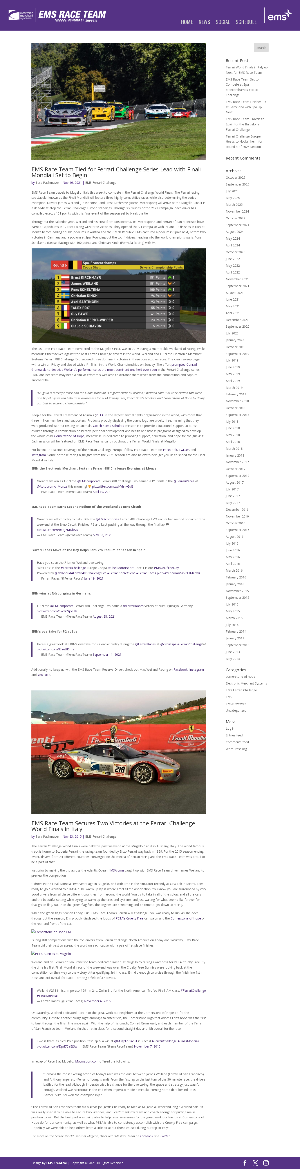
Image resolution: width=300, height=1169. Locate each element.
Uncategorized (236, 710)
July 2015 (232, 604)
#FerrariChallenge (73, 568)
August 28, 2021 (104, 616)
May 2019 (233, 374)
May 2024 (233, 238)
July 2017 (232, 489)
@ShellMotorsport (121, 568)
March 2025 (234, 204)
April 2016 (233, 564)
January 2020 (235, 340)
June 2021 (233, 299)
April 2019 (233, 381)
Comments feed (237, 742)
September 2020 (237, 326)
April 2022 (233, 272)
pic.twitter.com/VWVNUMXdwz (178, 573)
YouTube (44, 675)
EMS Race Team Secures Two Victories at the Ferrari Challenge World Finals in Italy (113, 826)
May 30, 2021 (102, 535)
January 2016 (235, 584)
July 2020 (232, 333)
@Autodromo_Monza (52, 486)
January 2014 (235, 638)
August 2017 (235, 482)
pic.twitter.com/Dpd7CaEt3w (57, 1046)
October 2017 (235, 469)
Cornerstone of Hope (69, 436)
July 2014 (232, 625)
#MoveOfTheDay (166, 568)
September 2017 (237, 475)
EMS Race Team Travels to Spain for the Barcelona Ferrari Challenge (245, 124)
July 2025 (232, 191)
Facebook (170, 450)
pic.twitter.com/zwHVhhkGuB (112, 486)
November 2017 (237, 462)
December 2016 (237, 509)
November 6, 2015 (97, 1001)
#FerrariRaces (146, 573)
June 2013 (233, 652)
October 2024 (235, 218)
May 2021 (233, 306)
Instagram (38, 455)
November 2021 (237, 279)
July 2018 (232, 421)
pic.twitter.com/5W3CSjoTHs (57, 611)
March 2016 (234, 570)
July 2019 (232, 360)
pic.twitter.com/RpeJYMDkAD (57, 530)
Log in (230, 728)
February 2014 (236, 631)
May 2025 (233, 198)
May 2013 (233, 659)
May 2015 (233, 611)
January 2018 (235, 455)
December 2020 (237, 320)
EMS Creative (56, 1163)
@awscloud (63, 573)
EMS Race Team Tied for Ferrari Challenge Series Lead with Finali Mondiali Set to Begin (116, 172)
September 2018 (237, 415)
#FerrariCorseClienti (121, 573)
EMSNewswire (236, 704)
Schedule (246, 23)
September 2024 (237, 225)
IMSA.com (116, 870)
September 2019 (237, 354)
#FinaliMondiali (47, 996)
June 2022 (233, 259)
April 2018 (233, 442)
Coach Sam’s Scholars (108, 426)
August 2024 (235, 231)
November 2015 (237, 591)
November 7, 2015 (147, 1046)
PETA (99, 415)
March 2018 (234, 448)
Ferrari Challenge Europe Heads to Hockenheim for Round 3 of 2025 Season (244, 141)
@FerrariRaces (184, 481)
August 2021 (235, 293)
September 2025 (237, 184)
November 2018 (237, 401)
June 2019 (233, 367)
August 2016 (235, 536)
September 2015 (237, 597)
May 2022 (233, 265)
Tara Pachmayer (47, 182)
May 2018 (233, 435)
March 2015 (234, 618)
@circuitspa (168, 644)
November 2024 (237, 211)
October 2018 (235, 408)
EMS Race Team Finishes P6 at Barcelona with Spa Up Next (246, 107)
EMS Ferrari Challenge (100, 182)
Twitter (184, 450)
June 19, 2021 (93, 578)
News (204, 23)
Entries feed (234, 735)
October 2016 (235, 523)
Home (187, 23)
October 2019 (235, 347)
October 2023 (235, 252)
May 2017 (233, 503)
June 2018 (233, 428)
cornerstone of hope (240, 676)
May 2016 (233, 557)
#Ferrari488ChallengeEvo (89, 573)
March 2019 (234, 387)
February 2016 (236, 577)
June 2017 (233, 496)
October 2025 (235, 177)
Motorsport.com (87, 1061)
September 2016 (237, 530)
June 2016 (233, 550)
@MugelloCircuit (125, 1041)
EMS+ (230, 697)
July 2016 (232, 543)
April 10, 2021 (102, 492)
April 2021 (233, 313)
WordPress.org (236, 749)
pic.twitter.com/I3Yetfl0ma (55, 649)
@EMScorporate (89, 481)
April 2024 (233, 245)
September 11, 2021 (107, 654)
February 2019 (236, 394)
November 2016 (237, 516)
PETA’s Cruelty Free (129, 918)
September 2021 (237, 286)
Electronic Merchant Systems (246, 683)
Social (223, 23)
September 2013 (237, 645)
